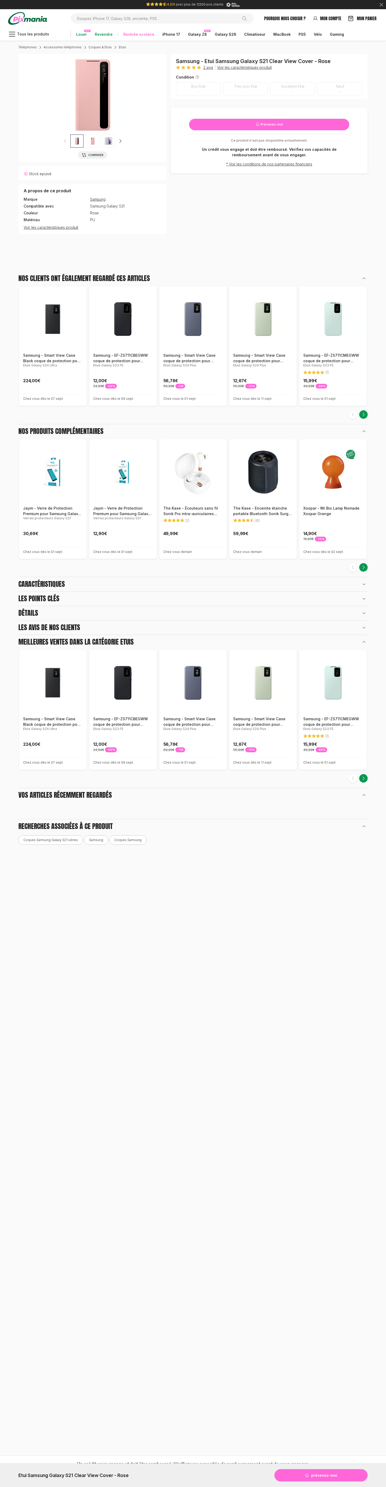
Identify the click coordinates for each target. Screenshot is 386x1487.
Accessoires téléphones (63, 47)
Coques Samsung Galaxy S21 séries (50, 840)
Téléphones (27, 47)
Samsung (98, 199)
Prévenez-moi (271, 124)
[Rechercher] (246, 18)
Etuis (122, 47)
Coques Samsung (128, 840)
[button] (120, 141)
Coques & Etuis (100, 47)
